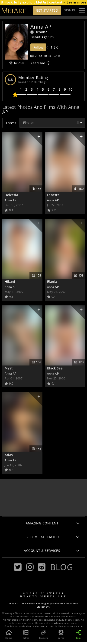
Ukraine (41, 32)
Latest (11, 123)
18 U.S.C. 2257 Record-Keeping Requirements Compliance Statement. (44, 605)
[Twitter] (18, 567)
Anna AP (10, 200)
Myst (9, 368)
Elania (52, 281)
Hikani (10, 281)
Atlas (9, 455)
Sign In (69, 10)
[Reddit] (41, 567)
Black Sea (55, 368)
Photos (28, 122)
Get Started (47, 10)
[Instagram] (30, 567)
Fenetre (53, 195)
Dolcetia (11, 195)
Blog (61, 567)
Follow (38, 47)
